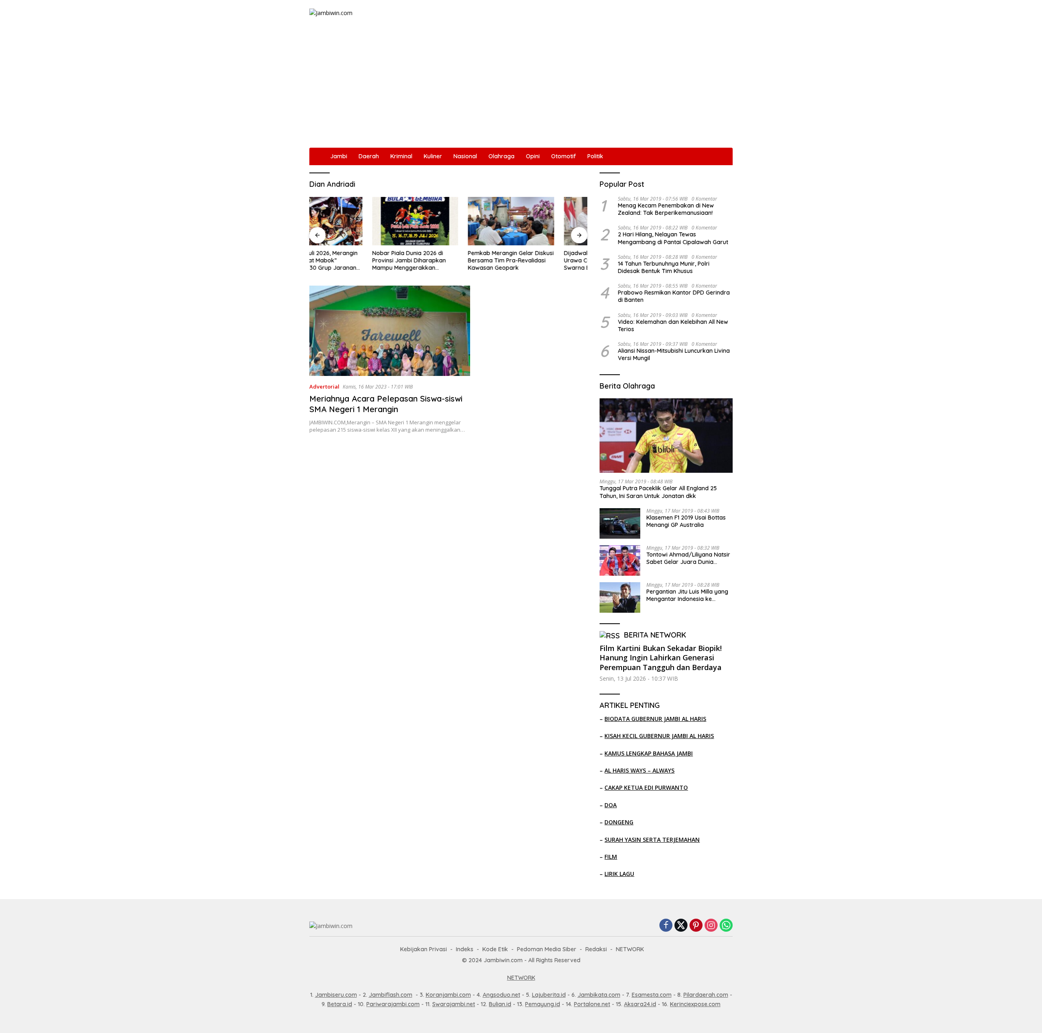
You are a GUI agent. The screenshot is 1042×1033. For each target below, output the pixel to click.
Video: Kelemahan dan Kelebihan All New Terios (673, 325)
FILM (610, 856)
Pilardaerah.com (705, 994)
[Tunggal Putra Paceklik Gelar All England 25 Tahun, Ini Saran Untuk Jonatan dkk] (666, 435)
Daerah (369, 156)
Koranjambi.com (448, 994)
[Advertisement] (521, 87)
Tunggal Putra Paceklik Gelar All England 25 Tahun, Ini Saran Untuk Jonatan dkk (658, 492)
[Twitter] (680, 926)
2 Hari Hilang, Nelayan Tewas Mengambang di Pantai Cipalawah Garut (673, 238)
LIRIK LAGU (619, 874)
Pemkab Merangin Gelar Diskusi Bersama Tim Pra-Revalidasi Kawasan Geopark (448, 260)
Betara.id (339, 1004)
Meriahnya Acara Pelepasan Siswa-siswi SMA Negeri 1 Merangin (385, 403)
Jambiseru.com (336, 994)
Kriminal (401, 156)
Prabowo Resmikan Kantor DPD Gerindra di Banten (674, 296)
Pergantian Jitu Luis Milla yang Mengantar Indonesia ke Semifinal (687, 595)
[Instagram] (711, 926)
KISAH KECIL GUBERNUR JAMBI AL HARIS (659, 736)
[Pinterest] (696, 926)
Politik (595, 156)
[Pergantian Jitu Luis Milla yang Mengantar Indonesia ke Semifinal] (620, 597)
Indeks (464, 949)
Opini (533, 156)
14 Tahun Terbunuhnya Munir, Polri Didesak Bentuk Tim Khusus (663, 267)
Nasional (465, 156)
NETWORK (630, 949)
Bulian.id (500, 1004)
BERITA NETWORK (655, 635)
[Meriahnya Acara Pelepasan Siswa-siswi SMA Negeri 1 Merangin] (389, 331)
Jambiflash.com (390, 994)
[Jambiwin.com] (330, 12)
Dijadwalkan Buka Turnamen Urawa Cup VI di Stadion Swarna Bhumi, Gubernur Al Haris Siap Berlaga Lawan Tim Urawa (542, 260)
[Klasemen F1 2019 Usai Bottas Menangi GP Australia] (620, 523)
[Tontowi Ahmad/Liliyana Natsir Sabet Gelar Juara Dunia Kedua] (620, 560)
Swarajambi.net (453, 1004)
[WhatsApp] (726, 926)
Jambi (338, 156)
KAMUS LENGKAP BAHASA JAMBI (648, 753)
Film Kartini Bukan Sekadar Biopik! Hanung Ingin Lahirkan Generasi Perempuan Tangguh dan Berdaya (661, 658)
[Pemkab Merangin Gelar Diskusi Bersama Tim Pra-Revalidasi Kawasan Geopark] (448, 221)
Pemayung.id (542, 1004)
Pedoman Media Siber (546, 949)
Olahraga (501, 156)
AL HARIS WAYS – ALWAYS (639, 770)
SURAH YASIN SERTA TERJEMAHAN (652, 839)
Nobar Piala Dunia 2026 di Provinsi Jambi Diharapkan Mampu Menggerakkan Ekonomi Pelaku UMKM (346, 260)
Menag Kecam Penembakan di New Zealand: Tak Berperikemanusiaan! (666, 209)
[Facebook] (665, 926)
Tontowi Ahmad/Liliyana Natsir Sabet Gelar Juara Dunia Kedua (688, 558)
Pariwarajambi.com (393, 1004)
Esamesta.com (652, 994)
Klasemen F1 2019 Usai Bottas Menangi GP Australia (686, 521)
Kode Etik (495, 949)
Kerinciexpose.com (695, 1004)
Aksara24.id (640, 1004)
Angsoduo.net (501, 994)
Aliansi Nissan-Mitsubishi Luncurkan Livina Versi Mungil (674, 354)
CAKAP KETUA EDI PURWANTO (646, 787)
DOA (610, 805)
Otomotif (563, 156)
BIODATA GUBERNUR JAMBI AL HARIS (655, 719)
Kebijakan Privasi (423, 949)
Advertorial (324, 386)
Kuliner (433, 156)
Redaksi (596, 949)
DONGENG (618, 822)
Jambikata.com (599, 994)
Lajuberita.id (549, 994)
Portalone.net (592, 1004)
